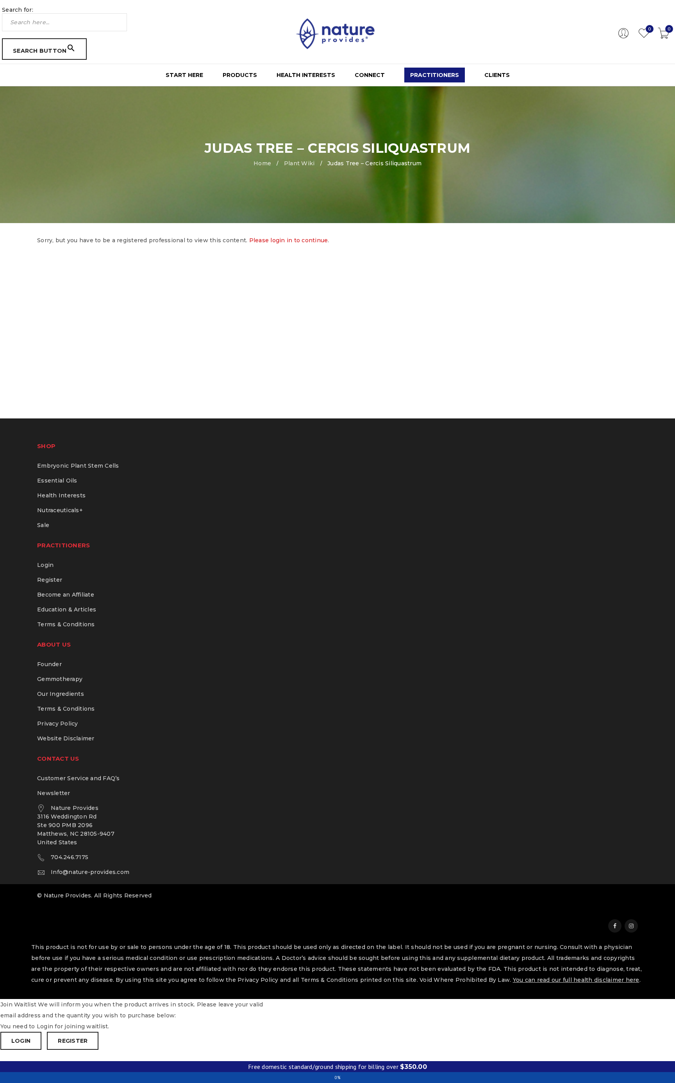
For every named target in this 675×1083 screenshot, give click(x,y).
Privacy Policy (57, 723)
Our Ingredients (60, 693)
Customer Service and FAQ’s (78, 778)
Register (49, 579)
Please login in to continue (288, 240)
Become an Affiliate (65, 594)
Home (262, 163)
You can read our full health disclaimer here (576, 979)
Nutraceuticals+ (60, 510)
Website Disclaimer (66, 738)
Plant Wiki (299, 163)
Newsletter (53, 793)
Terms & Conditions (66, 624)
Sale (43, 525)
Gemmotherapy (59, 679)
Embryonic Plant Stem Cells (78, 465)
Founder (49, 664)
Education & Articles (66, 609)
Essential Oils (57, 480)
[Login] (623, 36)
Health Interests (61, 495)
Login (45, 564)
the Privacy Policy (252, 979)
